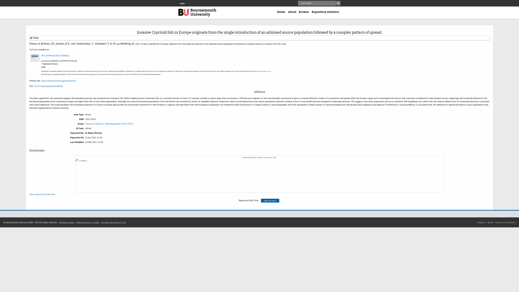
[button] (270, 201)
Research (481, 222)
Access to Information (505, 222)
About (292, 12)
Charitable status (66, 222)
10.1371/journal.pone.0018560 (48, 86)
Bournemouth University (197, 13)
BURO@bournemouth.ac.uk (260, 71)
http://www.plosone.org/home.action (59, 80)
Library (490, 222)
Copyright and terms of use (113, 222)
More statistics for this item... (43, 194)
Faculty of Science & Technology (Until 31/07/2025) (109, 123)
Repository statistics (325, 12)
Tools (35, 37)
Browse (304, 12)
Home (281, 12)
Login (182, 3)
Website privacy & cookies (87, 222)
